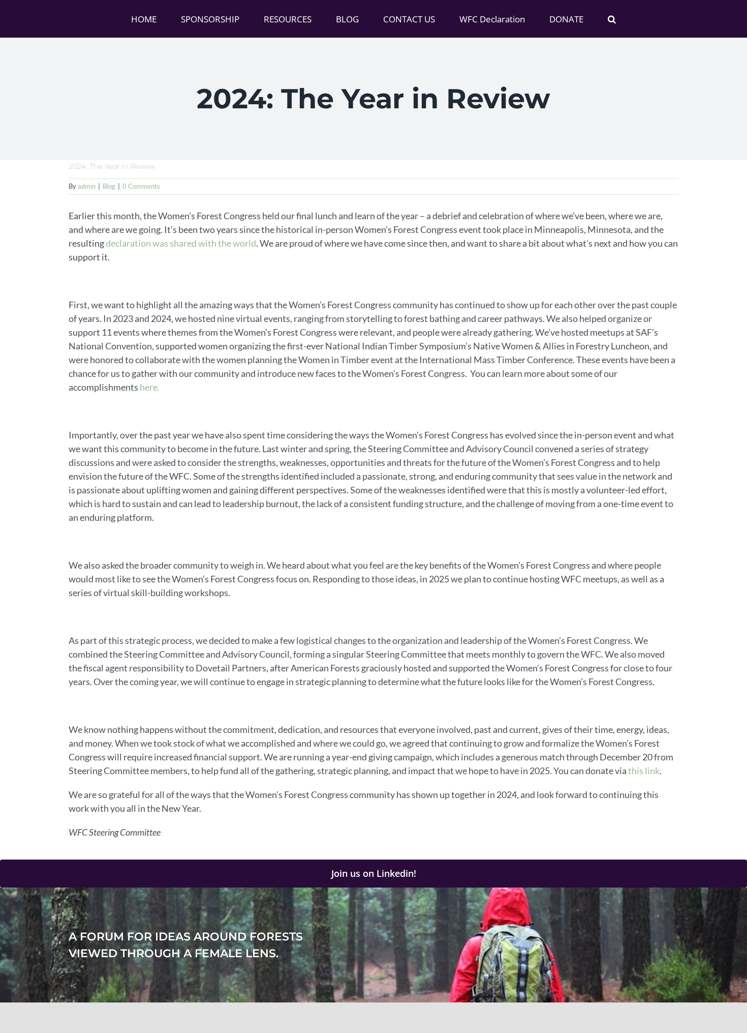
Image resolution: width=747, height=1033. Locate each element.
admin (87, 186)
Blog (109, 186)
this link (644, 770)
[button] (565, 19)
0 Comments (141, 186)
